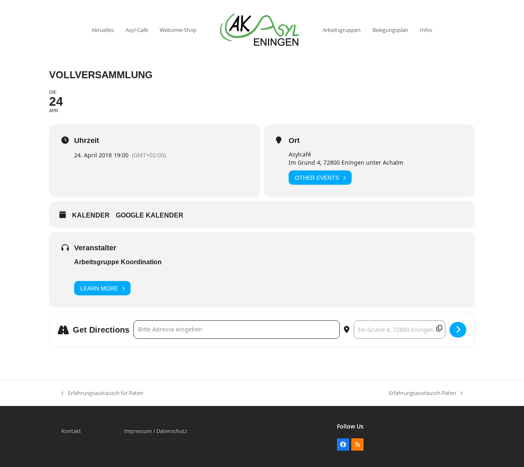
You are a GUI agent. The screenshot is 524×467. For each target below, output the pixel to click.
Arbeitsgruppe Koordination (118, 261)
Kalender (91, 215)
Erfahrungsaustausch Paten (422, 393)
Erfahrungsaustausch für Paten (102, 393)
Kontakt (71, 431)
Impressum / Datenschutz (155, 431)
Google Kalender (149, 215)
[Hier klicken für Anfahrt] (457, 330)
